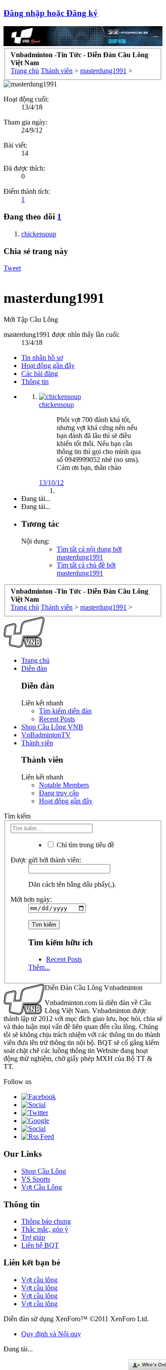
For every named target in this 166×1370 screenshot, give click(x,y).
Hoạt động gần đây (48, 365)
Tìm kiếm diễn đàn (65, 711)
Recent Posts (57, 719)
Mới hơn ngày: (31, 899)
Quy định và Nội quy (51, 1334)
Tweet (12, 268)
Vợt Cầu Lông (41, 1187)
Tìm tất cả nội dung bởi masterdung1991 (89, 553)
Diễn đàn (34, 668)
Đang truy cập (59, 793)
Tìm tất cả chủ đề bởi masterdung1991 (86, 569)
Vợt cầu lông (39, 1280)
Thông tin (35, 381)
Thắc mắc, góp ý (44, 1229)
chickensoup (56, 404)
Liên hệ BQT (40, 1245)
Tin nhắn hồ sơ (42, 357)
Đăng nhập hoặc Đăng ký (51, 13)
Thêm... (39, 967)
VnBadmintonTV (46, 735)
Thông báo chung (46, 1221)
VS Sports (35, 1179)
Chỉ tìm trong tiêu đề (84, 845)
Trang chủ (35, 660)
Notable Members (64, 785)
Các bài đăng (39, 373)
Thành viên (37, 743)
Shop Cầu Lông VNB (52, 727)
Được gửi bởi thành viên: (46, 860)
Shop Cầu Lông (43, 1171)
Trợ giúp (33, 1237)
